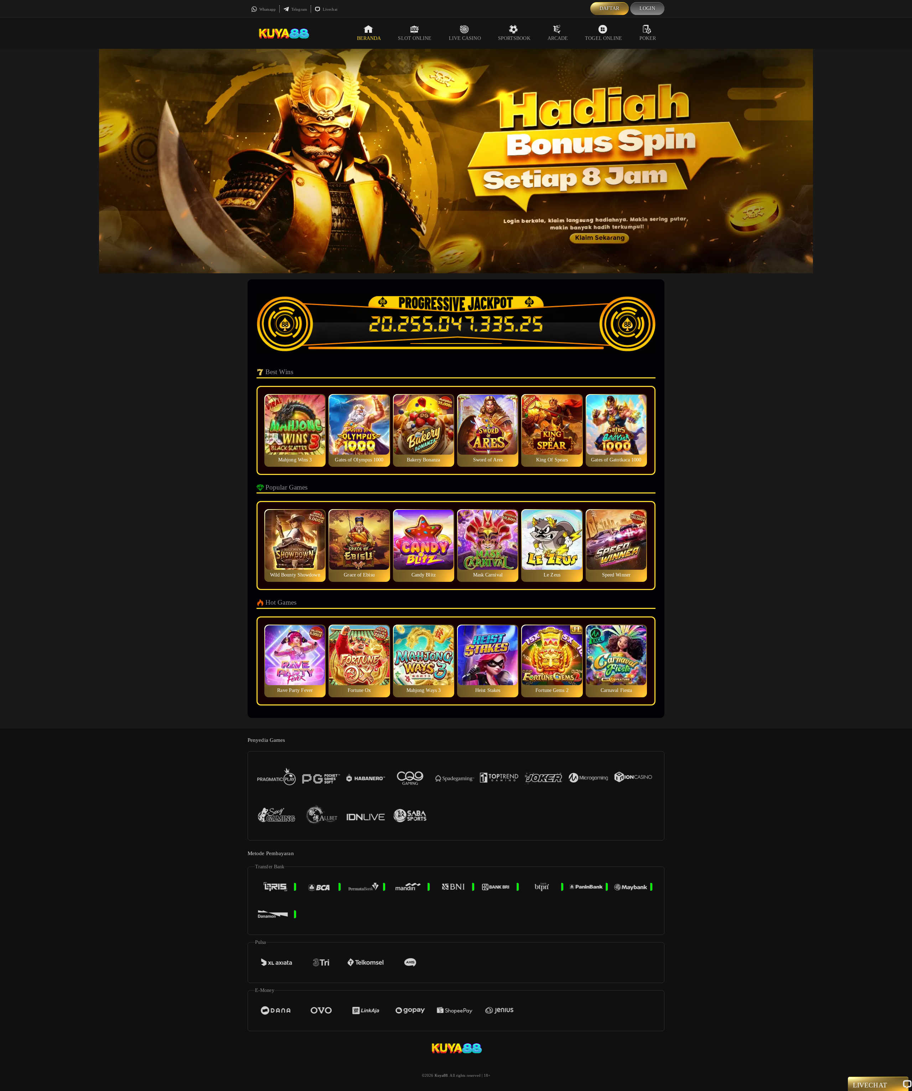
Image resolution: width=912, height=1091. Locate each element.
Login (647, 8)
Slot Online (414, 38)
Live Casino (465, 38)
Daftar (610, 8)
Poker (647, 38)
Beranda (369, 38)
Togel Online (603, 38)
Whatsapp (267, 9)
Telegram (298, 9)
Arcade (558, 38)
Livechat (329, 9)
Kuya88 (441, 1075)
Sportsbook (514, 38)
